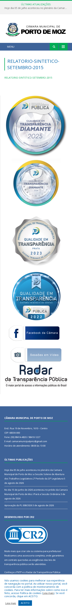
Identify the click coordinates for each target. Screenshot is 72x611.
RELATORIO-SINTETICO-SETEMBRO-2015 (28, 77)
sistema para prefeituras (47, 551)
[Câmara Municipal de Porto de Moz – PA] (36, 29)
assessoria (28, 555)
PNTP (19, 572)
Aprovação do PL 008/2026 (18, 505)
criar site (25, 551)
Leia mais (48, 593)
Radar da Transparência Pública (43, 572)
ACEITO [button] (25, 603)
